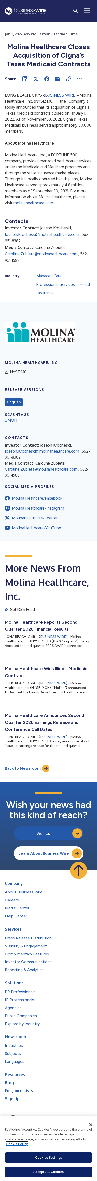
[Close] (90, 1125)
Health (85, 284)
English (14, 402)
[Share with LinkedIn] (25, 79)
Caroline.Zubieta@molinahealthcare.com (41, 253)
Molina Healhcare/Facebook (37, 498)
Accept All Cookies (48, 1172)
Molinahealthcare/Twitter (35, 518)
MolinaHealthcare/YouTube (36, 527)
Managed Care (49, 275)
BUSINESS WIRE (60, 95)
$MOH (11, 420)
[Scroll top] (78, 870)
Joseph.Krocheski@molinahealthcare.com (42, 234)
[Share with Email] (58, 79)
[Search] (75, 11)
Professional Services (55, 284)
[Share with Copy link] (69, 79)
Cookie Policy (17, 1144)
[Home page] (25, 11)
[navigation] (87, 11)
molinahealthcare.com (33, 202)
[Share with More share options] (80, 79)
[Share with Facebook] (47, 79)
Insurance (45, 292)
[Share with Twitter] (36, 79)
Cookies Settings (48, 1157)
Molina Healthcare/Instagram (38, 508)
